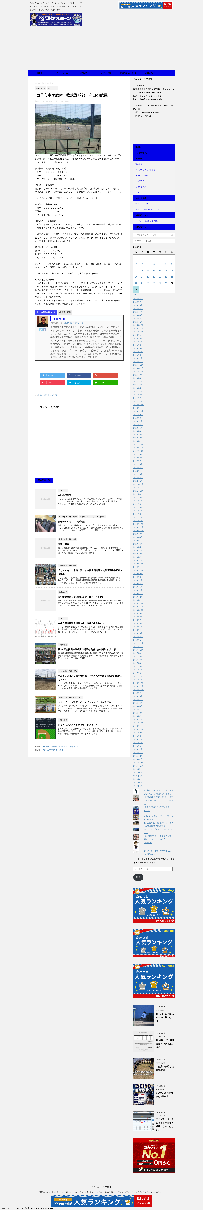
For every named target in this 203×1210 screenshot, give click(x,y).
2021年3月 (138, 514)
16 (136, 277)
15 (172, 270)
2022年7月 (138, 461)
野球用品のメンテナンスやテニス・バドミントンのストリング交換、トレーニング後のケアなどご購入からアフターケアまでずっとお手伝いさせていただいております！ (101, 1192)
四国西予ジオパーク (128, 73)
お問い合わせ (150, 73)
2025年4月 (138, 352)
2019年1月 (138, 600)
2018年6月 (138, 623)
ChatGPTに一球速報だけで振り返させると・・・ (165, 1043)
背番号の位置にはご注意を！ (156, 807)
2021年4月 (138, 511)
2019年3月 (138, 593)
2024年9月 (138, 375)
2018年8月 (138, 617)
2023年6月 (138, 424)
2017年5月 (138, 666)
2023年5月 (138, 428)
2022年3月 (138, 474)
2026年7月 (138, 302)
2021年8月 (138, 497)
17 (142, 277)
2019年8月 (138, 577)
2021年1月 (138, 521)
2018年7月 (138, 620)
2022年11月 (138, 448)
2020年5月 (138, 547)
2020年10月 (138, 530)
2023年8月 (138, 418)
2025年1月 (138, 361)
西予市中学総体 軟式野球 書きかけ (60, 746)
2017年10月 (138, 650)
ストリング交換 (141, 175)
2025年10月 (138, 332)
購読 (138, 877)
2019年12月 (138, 564)
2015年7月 (138, 739)
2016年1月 (138, 719)
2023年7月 (138, 421)
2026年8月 (138, 299)
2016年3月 (138, 713)
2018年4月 (138, 630)
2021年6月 (138, 504)
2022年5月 (138, 468)
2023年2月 (138, 438)
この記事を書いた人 (47, 312)
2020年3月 (138, 554)
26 (154, 283)
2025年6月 (138, 345)
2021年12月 (138, 484)
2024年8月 (138, 378)
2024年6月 (138, 385)
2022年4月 (138, 471)
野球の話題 (42, 395)
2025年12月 (138, 325)
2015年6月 (138, 743)
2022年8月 (138, 458)
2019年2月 (138, 597)
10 (142, 270)
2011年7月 (137, 776)
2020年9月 (138, 534)
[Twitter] (41, 329)
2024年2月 (138, 398)
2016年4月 (138, 709)
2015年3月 (138, 752)
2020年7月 (138, 540)
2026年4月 (138, 312)
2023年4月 (138, 431)
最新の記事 (66, 312)
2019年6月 (138, 583)
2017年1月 (138, 680)
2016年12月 (138, 683)
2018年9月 (138, 613)
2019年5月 (138, 587)
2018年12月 (138, 603)
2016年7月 (138, 699)
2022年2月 (138, 477)
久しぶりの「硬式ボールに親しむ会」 (165, 1017)
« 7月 (136, 294)
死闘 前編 (63, 544)
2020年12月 (138, 524)
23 (136, 283)
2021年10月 (138, 491)
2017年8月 (138, 656)
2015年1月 (138, 759)
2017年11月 (138, 646)
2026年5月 (138, 308)
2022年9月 (138, 454)
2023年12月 (138, 405)
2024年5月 (138, 388)
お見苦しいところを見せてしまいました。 (79, 725)
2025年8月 (138, 338)
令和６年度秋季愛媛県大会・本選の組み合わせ (81, 623)
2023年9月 (138, 415)
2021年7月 (138, 501)
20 (160, 277)
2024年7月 (138, 381)
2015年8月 (138, 736)
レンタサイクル (61, 73)
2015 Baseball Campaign (145, 204)
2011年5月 (137, 782)
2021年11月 (138, 487)
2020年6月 (138, 544)
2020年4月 (138, 550)
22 (172, 277)
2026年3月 (138, 315)
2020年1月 (138, 560)
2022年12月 (138, 444)
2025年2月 (138, 358)
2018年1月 (138, 640)
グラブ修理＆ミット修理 (145, 170)
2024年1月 (138, 401)
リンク (138, 192)
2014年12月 (138, 762)
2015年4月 (138, 749)
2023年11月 (138, 408)
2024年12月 (138, 365)
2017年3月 (138, 673)
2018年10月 (138, 610)
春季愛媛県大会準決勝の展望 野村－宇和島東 (81, 597)
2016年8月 (138, 696)
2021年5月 (138, 507)
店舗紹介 (83, 73)
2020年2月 (138, 557)
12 (154, 270)
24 (142, 283)
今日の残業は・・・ (68, 495)
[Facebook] (44, 329)
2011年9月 (137, 769)
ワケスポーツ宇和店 (101, 1187)
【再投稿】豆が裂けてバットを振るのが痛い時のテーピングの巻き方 (158, 800)
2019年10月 (138, 570)
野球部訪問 (52, 395)
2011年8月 (137, 772)
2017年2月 (138, 676)
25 (148, 283)
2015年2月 (138, 756)
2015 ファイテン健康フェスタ (147, 209)
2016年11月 (138, 686)
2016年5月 (138, 706)
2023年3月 (138, 434)
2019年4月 (138, 590)
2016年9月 (138, 693)
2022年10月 (138, 451)
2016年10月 (138, 690)
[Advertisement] (101, 49)
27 (160, 283)
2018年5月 (138, 627)
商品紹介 (139, 164)
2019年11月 (138, 567)
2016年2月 (138, 716)
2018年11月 (138, 607)
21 (166, 277)
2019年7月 (138, 580)
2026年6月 (138, 305)
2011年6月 (137, 779)
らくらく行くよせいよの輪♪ (146, 221)
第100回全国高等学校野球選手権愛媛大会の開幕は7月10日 (87, 649)
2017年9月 (138, 653)
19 (154, 277)
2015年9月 (138, 733)
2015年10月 (138, 729)
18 (148, 277)
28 (166, 283)
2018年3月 (138, 633)
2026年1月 (138, 322)
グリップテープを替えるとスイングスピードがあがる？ (85, 702)
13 (160, 270)
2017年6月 (138, 663)
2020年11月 (138, 527)
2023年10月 (138, 411)
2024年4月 (138, 391)
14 (166, 270)
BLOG (39, 73)
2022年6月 (138, 464)
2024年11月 (138, 368)
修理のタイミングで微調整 (71, 521)
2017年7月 (138, 660)
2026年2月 (138, 318)
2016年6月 (138, 703)
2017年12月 (138, 643)
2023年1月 (138, 441)
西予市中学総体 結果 (53, 750)
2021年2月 (138, 517)
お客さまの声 (140, 187)
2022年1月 (138, 481)
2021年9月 (138, 494)
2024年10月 (138, 371)
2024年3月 (138, 395)
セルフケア (139, 181)
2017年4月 (138, 670)
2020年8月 (138, 537)
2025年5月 (138, 348)
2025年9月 (138, 335)
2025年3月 (138, 355)
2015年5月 (138, 746)
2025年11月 (138, 328)
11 (148, 270)
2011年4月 (137, 786)
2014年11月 (138, 766)
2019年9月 (138, 574)
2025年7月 (138, 342)
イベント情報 (106, 73)
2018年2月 (138, 637)
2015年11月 (138, 726)
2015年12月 (138, 723)
